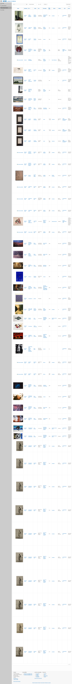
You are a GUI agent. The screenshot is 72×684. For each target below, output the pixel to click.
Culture (54, 8)
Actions (45, 4)
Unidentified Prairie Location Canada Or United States (45, 336)
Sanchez (35, 80)
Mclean (35, 98)
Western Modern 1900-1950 (65, 50)
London (44, 175)
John (34, 221)
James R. (35, 39)
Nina (34, 152)
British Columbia (45, 15)
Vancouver (44, 220)
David (34, 349)
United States (45, 108)
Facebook (37, 673)
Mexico (44, 362)
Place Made (44, 8)
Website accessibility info (28, 673)
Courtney (35, 108)
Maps (45, 676)
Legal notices (42, 682)
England (44, 152)
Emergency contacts (48, 682)
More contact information (16, 681)
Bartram (35, 298)
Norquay (35, 276)
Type (38, 8)
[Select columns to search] (14, 4)
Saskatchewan (45, 418)
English (53, 175)
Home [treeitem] (3, 3)
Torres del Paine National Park (45, 286)
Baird (34, 348)
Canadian (53, 15)
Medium (59, 8)
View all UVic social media (38, 678)
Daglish (35, 174)
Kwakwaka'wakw (54, 221)
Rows (39, 4)
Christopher (35, 326)
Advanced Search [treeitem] (5, 7)
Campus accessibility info (28, 674)
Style (64, 8)
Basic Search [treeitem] (4, 5)
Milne (34, 243)
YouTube (37, 675)
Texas (44, 407)
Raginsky (35, 186)
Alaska (44, 254)
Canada (44, 16)
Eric (34, 70)
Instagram (37, 676)
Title (30, 8)
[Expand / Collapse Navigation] (1, 1)
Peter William (35, 176)
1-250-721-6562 (15, 679)
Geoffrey (35, 50)
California (44, 385)
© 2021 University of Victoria (36, 682)
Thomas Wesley (35, 99)
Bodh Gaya (44, 265)
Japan (44, 119)
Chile (46, 289)
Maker (35, 8)
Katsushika (35, 119)
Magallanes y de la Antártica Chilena (45, 289)
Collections (25, 8)
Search (45, 673)
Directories (46, 675)
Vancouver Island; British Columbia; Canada (45, 318)
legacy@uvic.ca (15, 678)
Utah (44, 243)
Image (18, 8)
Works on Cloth (25, 15)
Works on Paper (25, 28)
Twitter (37, 674)
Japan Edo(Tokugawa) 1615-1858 (65, 119)
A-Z (44, 674)
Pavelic (35, 27)
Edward (35, 428)
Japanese (53, 119)
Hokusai (35, 129)
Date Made (49, 8)
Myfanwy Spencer (35, 16)
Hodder (35, 49)
